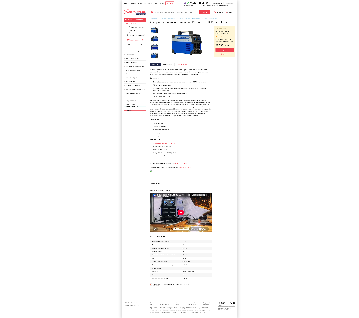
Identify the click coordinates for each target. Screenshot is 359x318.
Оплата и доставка (136, 3)
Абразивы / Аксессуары (133, 85)
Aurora (227, 31)
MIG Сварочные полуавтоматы (131, 31)
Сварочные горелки (131, 62)
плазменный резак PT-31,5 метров (164, 143)
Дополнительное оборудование (135, 89)
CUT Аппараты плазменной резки (135, 41)
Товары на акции (131, 101)
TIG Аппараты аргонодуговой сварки (136, 36)
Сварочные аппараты (132, 23)
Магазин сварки (154, 19)
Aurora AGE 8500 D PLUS (183, 163)
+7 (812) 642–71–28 (226, 303)
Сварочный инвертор (206, 303)
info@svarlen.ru (188, 6)
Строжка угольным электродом (135, 66)
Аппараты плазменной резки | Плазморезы (204, 19)
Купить (224, 50)
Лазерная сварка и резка (133, 97)
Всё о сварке (148, 3)
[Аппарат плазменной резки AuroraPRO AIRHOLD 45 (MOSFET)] (188, 43)
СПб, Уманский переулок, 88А (226, 306)
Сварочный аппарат (179, 303)
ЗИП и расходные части (133, 70)
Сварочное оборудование (168, 19)
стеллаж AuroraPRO (185, 167)
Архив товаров (130, 104)
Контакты (170, 3)
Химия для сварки (131, 78)
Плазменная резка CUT (132, 55)
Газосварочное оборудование (135, 51)
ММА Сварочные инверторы (135, 27)
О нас (162, 3)
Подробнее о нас (200, 312)
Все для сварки (152, 303)
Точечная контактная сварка (134, 74)
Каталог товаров (135, 19)
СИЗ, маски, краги (131, 81)
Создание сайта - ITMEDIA (131, 305)
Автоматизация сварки (133, 93)
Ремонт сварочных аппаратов (132, 109)
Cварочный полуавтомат (192, 303)
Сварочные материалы (132, 58)
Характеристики (182, 64)
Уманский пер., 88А (228, 41)
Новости (126, 3)
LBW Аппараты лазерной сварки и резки (134, 46)
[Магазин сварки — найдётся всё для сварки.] (135, 12)
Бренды (156, 3)
